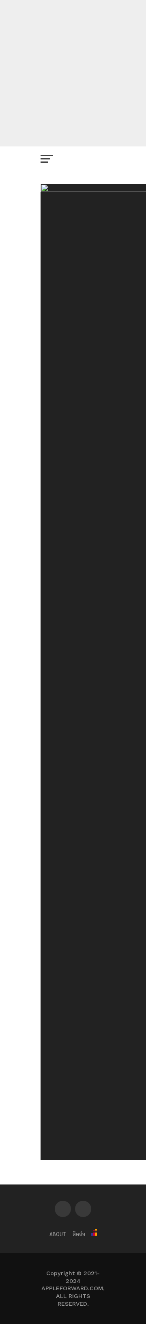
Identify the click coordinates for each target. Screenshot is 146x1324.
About (58, 1233)
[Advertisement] (73, 73)
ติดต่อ (79, 1233)
